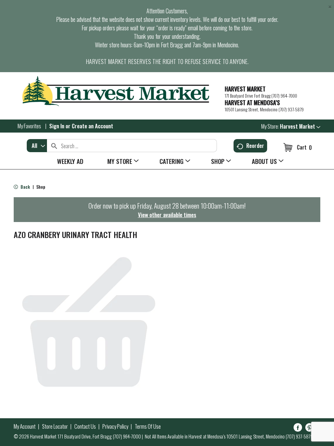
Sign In (56, 126)
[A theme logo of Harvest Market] (116, 91)
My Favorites (29, 126)
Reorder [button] (255, 145)
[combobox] (37, 145)
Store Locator (55, 426)
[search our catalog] (54, 145)
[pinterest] (309, 428)
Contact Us (85, 426)
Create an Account (92, 126)
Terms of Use (148, 426)
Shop (40, 186)
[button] (300, 126)
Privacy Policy (115, 426)
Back (25, 186)
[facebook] (298, 428)
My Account (25, 426)
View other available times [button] (167, 215)
